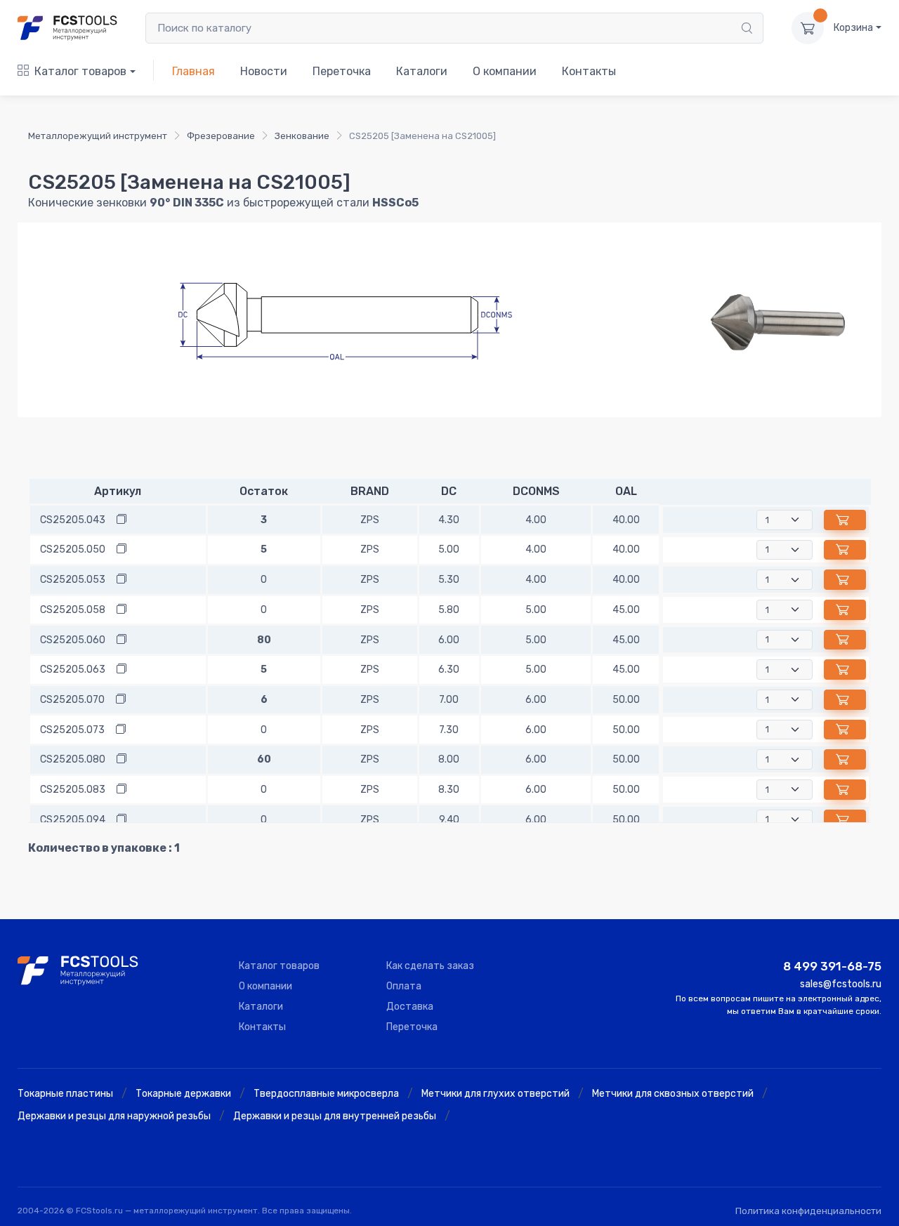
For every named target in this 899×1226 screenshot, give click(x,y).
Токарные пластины (65, 1094)
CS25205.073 (72, 730)
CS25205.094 (72, 820)
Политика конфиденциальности (808, 1211)
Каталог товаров (80, 71)
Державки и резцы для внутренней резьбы (334, 1116)
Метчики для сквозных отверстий (673, 1094)
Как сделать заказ (430, 966)
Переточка (342, 71)
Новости (263, 71)
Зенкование (302, 136)
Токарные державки (183, 1094)
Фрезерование (221, 136)
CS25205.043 (72, 520)
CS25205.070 (72, 700)
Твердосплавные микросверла (326, 1094)
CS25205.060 (72, 640)
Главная (193, 71)
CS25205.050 (72, 549)
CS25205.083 (72, 790)
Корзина (853, 28)
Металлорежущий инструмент (97, 136)
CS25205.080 (72, 759)
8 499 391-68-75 (832, 966)
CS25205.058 (72, 610)
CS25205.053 (72, 580)
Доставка (409, 1007)
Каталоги (421, 71)
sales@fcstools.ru (840, 984)
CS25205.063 (72, 669)
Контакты (589, 71)
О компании (505, 71)
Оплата (403, 986)
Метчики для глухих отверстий (495, 1094)
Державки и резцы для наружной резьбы (114, 1116)
